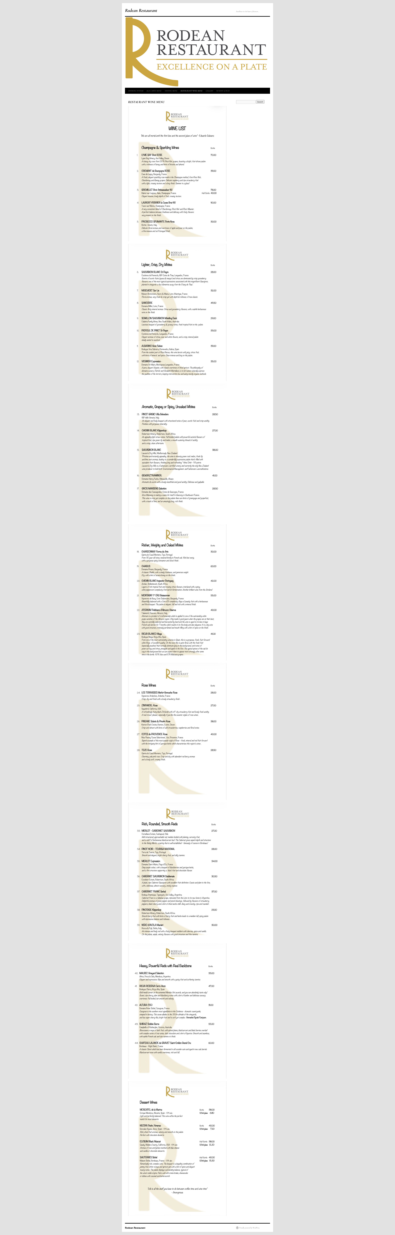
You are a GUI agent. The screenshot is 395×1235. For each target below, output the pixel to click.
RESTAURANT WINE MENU (192, 91)
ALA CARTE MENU (154, 91)
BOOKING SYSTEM (135, 91)
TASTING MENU (171, 91)
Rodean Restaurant (141, 10)
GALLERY (209, 91)
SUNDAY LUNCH (223, 91)
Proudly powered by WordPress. (249, 1228)
